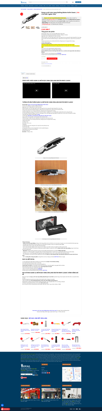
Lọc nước (36, 5)
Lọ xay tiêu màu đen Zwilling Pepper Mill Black (56, 346)
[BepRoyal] (24, 2)
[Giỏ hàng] (73, 2)
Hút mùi (26, 5)
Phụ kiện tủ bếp (63, 5)
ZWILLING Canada (47, 115)
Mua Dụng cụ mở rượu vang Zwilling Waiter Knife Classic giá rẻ (45, 310)
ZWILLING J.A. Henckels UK (33, 115)
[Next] (38, 18)
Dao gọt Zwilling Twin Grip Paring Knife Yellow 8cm (56, 330)
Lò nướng (40, 5)
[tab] (23, 74)
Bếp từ (22, 5)
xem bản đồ (31, 371)
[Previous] (22, 18)
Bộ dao (57, 5)
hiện (27, 77)
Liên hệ (42, 369)
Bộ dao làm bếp (30, 9)
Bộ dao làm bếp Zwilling (38, 9)
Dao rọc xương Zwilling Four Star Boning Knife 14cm (66, 346)
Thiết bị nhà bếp (23, 9)
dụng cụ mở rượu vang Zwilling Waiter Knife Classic (38, 104)
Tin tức (76, 5)
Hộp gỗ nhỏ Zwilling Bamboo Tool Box (35, 330)
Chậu (44, 5)
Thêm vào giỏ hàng (52, 58)
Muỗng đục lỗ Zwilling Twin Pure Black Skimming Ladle (66, 330)
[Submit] (67, 2)
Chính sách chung (44, 370)
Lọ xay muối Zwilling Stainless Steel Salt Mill (45, 330)
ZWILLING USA (41, 115)
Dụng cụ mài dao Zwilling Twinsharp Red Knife (76, 330)
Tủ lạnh (72, 5)
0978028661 (23, 370)
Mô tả (23, 73)
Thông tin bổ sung (30, 73)
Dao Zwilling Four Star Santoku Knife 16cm (45, 346)
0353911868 (34, 368)
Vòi (47, 5)
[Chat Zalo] (2, 405)
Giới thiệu (43, 367)
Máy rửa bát (31, 5)
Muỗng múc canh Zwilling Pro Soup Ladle (24, 346)
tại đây (38, 114)
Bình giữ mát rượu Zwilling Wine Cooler (76, 345)
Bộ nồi (50, 5)
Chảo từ (53, 5)
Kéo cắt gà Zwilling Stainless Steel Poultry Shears (25, 330)
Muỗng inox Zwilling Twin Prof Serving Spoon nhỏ (35, 346)
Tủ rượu (68, 5)
